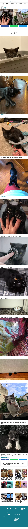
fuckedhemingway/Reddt (3, 234)
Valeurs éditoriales (17, 514)
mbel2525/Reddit (2, 114)
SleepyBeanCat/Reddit (3, 196)
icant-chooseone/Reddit (3, 265)
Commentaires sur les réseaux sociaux (17, 519)
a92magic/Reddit (2, 380)
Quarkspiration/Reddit (3, 356)
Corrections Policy (17, 512)
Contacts (8, 512)
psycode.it (8, 514)
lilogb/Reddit (2, 315)
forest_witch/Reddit (3, 420)
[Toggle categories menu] (1, 1)
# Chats (7, 457)
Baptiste (5, 7)
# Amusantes (3, 457)
